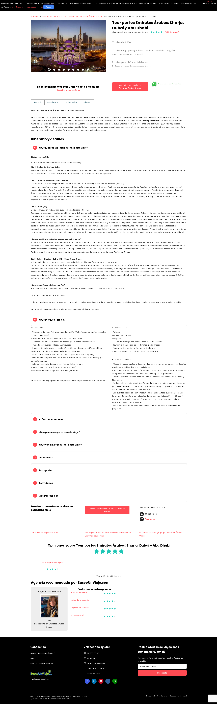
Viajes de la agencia (80, 600)
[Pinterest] (100, 681)
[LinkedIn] (94, 681)
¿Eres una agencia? (96, 663)
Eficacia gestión (78, 615)
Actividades (46, 483)
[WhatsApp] (114, 681)
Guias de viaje (93, 673)
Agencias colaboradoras (41, 663)
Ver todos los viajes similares (44, 532)
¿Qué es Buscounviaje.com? (42, 653)
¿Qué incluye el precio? (52, 319)
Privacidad (150, 696)
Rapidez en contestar (80, 608)
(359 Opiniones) (172, 32)
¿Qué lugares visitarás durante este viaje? (63, 147)
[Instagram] (87, 681)
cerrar (210, 1)
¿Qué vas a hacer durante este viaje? (60, 444)
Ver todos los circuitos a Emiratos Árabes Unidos (130, 86)
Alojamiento (46, 457)
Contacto (91, 658)
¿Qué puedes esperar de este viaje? (59, 432)
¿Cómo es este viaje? (51, 419)
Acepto (48, 7)
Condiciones (162, 696)
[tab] (109, 148)
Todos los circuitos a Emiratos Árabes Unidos (107, 510)
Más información (49, 495)
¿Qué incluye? (53, 102)
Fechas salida (71, 102)
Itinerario (38, 102)
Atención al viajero (79, 592)
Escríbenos (150, 519)
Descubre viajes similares (68, 90)
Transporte (45, 470)
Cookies (173, 696)
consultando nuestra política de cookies (27, 7)
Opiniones (87, 102)
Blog (32, 658)
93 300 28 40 (93, 653)
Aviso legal (182, 696)
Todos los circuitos (95, 668)
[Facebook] (107, 681)
